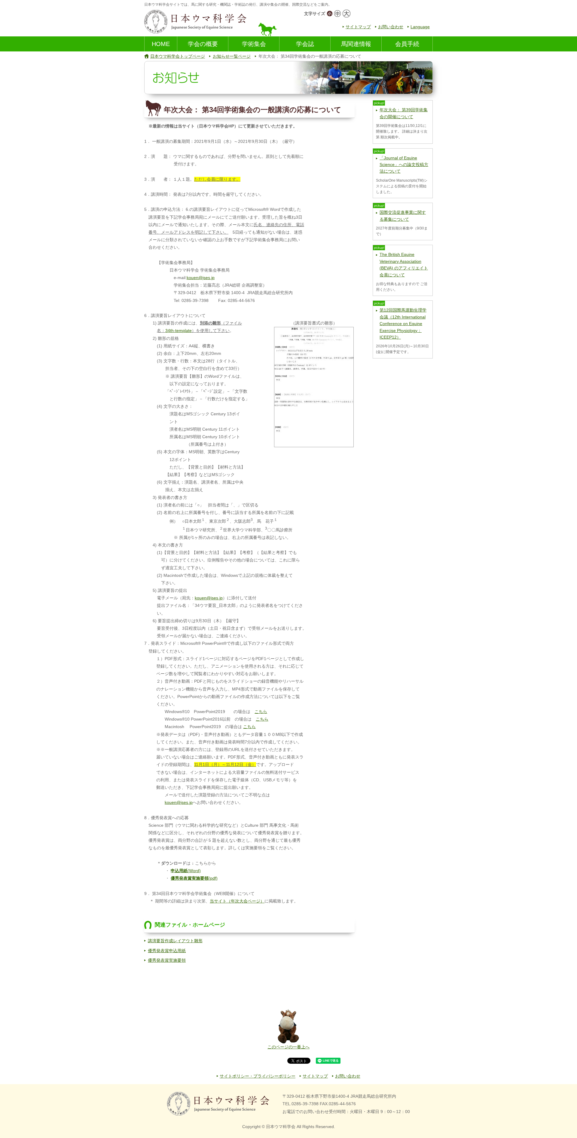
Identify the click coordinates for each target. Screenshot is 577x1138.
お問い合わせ (390, 26)
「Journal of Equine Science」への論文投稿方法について (404, 164)
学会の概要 (203, 44)
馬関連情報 (356, 44)
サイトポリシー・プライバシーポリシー (257, 1076)
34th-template (178, 330)
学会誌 (305, 44)
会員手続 (407, 44)
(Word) (186, 870)
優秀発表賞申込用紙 (167, 950)
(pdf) (194, 878)
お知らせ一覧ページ (232, 56)
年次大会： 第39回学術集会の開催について (404, 113)
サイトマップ (358, 26)
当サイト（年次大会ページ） (237, 901)
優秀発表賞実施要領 (167, 960)
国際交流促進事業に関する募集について (403, 215)
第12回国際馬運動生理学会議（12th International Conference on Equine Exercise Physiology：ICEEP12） (403, 324)
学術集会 (254, 44)
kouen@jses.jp (201, 277)
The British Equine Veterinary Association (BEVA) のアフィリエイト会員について (404, 264)
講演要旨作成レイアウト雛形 (175, 940)
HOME (161, 44)
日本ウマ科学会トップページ (177, 56)
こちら (261, 711)
